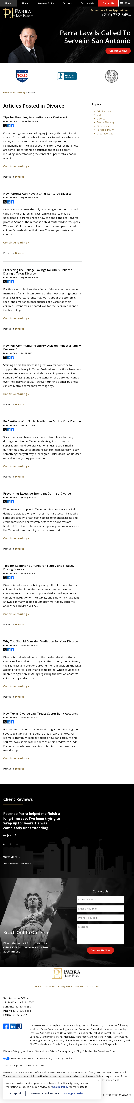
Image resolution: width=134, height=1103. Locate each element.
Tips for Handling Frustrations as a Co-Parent (35, 117)
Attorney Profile (46, 3)
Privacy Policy (65, 986)
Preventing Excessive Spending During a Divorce (37, 493)
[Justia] (19, 1026)
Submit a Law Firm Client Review (17, 863)
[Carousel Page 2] (13, 844)
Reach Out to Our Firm (26, 932)
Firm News (103, 126)
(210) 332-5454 (116, 14)
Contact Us (108, 3)
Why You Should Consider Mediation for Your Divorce (40, 641)
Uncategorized (105, 133)
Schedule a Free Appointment (111, 10)
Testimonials (87, 3)
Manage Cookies (64, 1058)
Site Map (79, 986)
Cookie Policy (44, 1058)
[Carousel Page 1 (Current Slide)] (6, 844)
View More (10, 857)
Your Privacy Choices (22, 1058)
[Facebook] (6, 1026)
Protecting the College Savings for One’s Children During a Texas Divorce (37, 271)
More (127, 3)
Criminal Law (104, 111)
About (25, 3)
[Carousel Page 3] (19, 844)
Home (8, 3)
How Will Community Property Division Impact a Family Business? (42, 347)
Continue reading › (16, 166)
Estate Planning (105, 122)
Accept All (15, 1093)
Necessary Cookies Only (45, 1093)
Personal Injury (105, 129)
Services (67, 3)
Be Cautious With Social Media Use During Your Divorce (42, 421)
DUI (99, 114)
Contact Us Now (118, 50)
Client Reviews (18, 799)
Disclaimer (50, 986)
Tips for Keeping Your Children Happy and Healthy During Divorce (38, 567)
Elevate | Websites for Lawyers (109, 1094)
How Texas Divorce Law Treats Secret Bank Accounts (40, 713)
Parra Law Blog (18, 92)
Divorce (19, 176)
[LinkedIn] (13, 1026)
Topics (96, 104)
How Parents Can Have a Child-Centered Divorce (37, 193)
